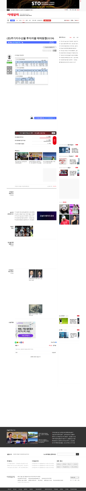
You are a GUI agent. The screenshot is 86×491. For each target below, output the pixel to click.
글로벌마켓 (39, 20)
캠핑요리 (59, 466)
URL (10, 73)
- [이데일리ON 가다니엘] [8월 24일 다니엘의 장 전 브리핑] (43, 465)
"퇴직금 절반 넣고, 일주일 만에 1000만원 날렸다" (62, 432)
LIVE (8, 9)
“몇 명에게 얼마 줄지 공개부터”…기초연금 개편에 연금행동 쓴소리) (28, 217)
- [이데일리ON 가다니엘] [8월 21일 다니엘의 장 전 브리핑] (43, 467)
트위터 (10, 67)
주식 (24, 20)
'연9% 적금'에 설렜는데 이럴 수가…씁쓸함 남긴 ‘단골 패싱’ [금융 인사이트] (68, 438)
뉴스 (70, 37)
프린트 (10, 70)
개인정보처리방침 (73, 489)
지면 (73, 9)
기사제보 (66, 489)
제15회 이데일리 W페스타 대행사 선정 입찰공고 (22, 454)
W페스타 (69, 464)
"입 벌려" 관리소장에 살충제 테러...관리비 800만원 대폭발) (26, 212)
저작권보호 (56, 489)
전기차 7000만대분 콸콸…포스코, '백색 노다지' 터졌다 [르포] (64, 442)
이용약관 (31, 489)
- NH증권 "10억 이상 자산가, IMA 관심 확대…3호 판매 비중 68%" (18, 465)
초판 (75, 9)
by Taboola (12, 195)
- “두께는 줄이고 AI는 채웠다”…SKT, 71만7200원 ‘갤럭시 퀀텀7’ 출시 (18, 467)
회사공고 (14, 489)
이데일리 (19, 14)
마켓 (72, 20)
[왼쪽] (31, 226)
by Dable (12, 245)
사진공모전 (75, 464)
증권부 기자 (9, 60)
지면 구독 (54, 186)
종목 (27, 20)
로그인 (78, 9)
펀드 (30, 20)
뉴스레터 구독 (49, 186)
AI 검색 (12, 20)
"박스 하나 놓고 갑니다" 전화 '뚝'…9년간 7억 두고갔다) (26, 215)
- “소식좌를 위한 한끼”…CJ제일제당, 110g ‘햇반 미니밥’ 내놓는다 (18, 463)
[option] (32, 10)
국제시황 (34, 20)
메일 (8, 70)
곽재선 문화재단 (74, 466)
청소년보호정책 (38, 489)
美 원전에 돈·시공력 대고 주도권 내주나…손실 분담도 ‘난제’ (64, 440)
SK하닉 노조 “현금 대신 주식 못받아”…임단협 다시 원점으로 (65, 436)
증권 (20, 20)
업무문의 (25, 489)
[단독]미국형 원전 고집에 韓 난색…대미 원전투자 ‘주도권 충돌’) (27, 219)
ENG (67, 9)
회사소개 (9, 489)
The (77, 20)
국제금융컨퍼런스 (65, 466)
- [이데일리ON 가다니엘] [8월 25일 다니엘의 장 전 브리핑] (43, 463)
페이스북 (8, 67)
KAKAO (8, 73)
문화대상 (59, 464)
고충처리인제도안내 (48, 489)
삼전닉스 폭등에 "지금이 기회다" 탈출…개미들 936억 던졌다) (27, 214)
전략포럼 (64, 464)
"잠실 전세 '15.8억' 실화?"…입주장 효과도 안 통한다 (63, 434)
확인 (77, 454)
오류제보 (61, 489)
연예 (77, 37)
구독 (70, 9)
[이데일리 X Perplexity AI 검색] (31, 42)
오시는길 (20, 489)
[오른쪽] (32, 226)
